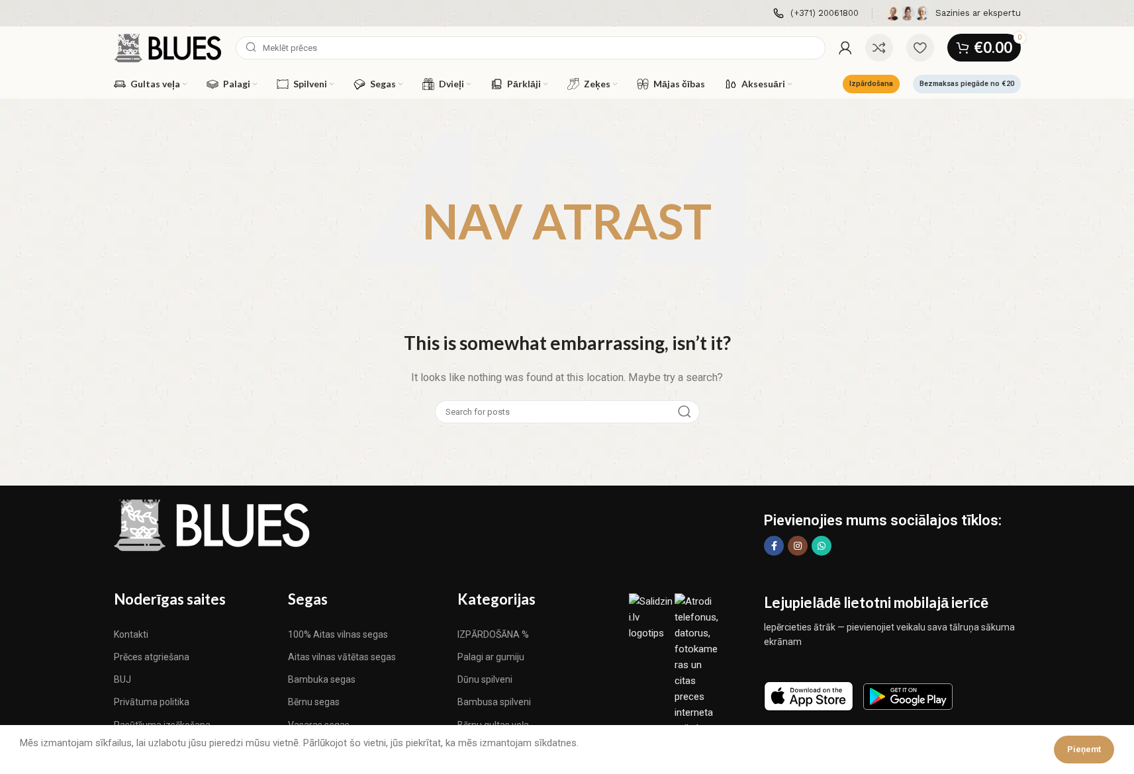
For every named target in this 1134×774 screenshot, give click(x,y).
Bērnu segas (314, 702)
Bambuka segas (321, 679)
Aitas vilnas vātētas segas (342, 657)
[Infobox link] (816, 13)
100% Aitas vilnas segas (338, 634)
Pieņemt (1084, 749)
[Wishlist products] (920, 47)
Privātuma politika (151, 702)
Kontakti (131, 634)
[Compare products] (879, 47)
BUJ (122, 679)
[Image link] (213, 525)
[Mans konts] (845, 47)
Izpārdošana (871, 83)
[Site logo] (168, 47)
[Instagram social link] (798, 546)
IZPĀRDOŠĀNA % (493, 634)
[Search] (684, 411)
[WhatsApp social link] (821, 546)
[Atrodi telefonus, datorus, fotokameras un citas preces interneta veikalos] (697, 664)
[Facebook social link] (774, 546)
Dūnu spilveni (484, 679)
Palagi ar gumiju (490, 657)
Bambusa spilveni (494, 702)
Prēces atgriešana (151, 657)
